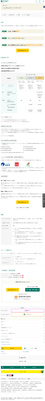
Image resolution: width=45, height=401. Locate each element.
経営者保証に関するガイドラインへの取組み (14, 386)
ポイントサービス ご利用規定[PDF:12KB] (10, 273)
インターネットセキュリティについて (35, 381)
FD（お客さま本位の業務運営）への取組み (6, 388)
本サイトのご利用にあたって (4, 381)
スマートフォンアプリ (4, 336)
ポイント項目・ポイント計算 (6, 344)
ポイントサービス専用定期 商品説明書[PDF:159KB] (12, 277)
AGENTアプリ (19, 256)
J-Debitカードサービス (4, 330)
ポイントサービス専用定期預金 (8, 135)
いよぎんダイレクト (20, 261)
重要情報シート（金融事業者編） (28, 388)
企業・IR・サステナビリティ (22, 378)
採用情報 (29, 378)
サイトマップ (14, 391)
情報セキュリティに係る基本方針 (24, 381)
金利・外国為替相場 (26, 351)
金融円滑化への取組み (4, 386)
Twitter (12, 375)
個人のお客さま (4, 378)
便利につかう (3, 318)
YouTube (10, 375)
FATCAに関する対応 (3, 391)
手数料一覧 (2, 351)
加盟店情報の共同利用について (25, 386)
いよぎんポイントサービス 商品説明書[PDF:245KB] (12, 275)
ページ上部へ (22, 395)
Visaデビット (3, 321)
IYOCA (2, 324)
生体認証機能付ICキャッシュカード (6, 327)
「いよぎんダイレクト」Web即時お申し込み (8, 333)
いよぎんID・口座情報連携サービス (6, 339)
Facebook (8, 375)
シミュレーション (3, 353)
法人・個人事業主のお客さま (13, 378)
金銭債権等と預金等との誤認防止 (17, 388)
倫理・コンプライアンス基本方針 (14, 381)
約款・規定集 (9, 391)
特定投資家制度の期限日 (34, 386)
